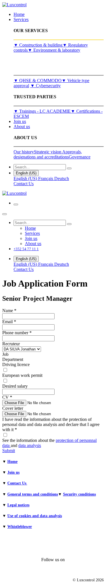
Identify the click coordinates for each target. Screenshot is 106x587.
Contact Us (24, 183)
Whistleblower (19, 527)
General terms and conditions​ (32, 494)
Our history (24, 151)
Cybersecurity (45, 85)
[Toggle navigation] (16, 204)
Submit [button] (8, 450)
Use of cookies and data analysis (34, 516)
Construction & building (38, 45)
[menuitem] (19, 14)
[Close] (4, 214)
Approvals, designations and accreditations (48, 154)
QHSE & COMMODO (38, 80)
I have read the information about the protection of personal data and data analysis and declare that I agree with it (50, 424)
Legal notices (18, 505)
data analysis (29, 445)
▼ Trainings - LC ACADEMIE (42, 111)
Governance (79, 156)
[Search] (69, 168)
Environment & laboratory (54, 50)
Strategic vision (48, 151)
